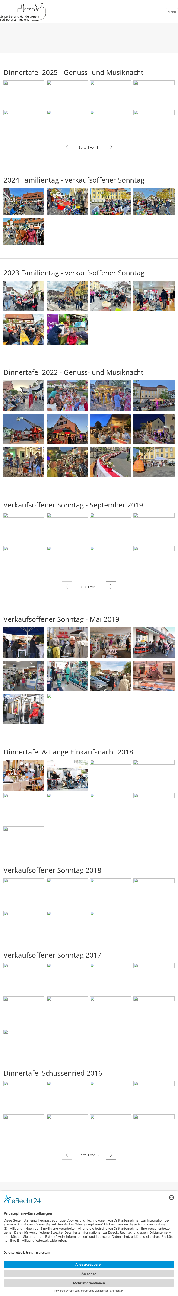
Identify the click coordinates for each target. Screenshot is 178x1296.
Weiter (111, 147)
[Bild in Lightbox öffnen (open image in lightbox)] (23, 94)
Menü (172, 12)
